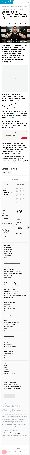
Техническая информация (19, 219)
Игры (17, 236)
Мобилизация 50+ (8, 287)
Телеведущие (5, 218)
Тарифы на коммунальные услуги (12, 311)
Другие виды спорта (9, 373)
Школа (6, 340)
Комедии (6, 328)
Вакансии (18, 224)
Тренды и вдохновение (10, 358)
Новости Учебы (9, 336)
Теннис (6, 369)
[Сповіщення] (28, 2)
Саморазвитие (8, 344)
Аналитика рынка (8, 353)
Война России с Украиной (12, 263)
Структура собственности (19, 228)
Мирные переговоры (9, 269)
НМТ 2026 (6, 342)
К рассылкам (9, 396)
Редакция (4, 210)
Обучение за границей (10, 346)
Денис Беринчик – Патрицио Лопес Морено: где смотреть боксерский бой (21, 6)
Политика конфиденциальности (7, 226)
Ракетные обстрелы (9, 265)
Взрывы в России (8, 275)
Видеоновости (8, 253)
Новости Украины (8, 249)
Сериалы (6, 330)
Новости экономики (10, 302)
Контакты (18, 222)
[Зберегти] (26, 23)
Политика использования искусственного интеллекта (5, 231)
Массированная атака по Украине (13, 273)
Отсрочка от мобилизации (11, 293)
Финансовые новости (9, 308)
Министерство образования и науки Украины (16, 338)
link (16, 191)
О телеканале (5, 215)
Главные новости (8, 247)
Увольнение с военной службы (12, 285)
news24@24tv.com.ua (7, 185)
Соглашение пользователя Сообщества (19, 211)
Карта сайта (19, 233)
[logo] (10, 2)
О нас (3, 208)
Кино (5, 320)
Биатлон (6, 371)
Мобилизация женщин (10, 289)
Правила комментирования (20, 216)
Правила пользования (7, 223)
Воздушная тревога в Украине (12, 271)
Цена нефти (7, 304)
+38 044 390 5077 (20, 185)
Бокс (11, 6)
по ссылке (10, 118)
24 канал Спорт (5, 6)
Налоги (6, 313)
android (6, 406)
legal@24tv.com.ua (19, 433)
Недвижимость (8, 351)
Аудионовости (8, 255)
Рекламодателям (6, 220)
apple (16, 406)
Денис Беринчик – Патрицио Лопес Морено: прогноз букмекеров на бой (14, 106)
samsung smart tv (16, 410)
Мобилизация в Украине (11, 283)
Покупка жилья (8, 355)
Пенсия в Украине (9, 315)
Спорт (6, 363)
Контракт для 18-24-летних (11, 291)
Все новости (8, 245)
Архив (17, 231)
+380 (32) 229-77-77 (10, 432)
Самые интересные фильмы (11, 322)
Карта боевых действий (10, 267)
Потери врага (7, 277)
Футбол (6, 367)
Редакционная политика (7, 213)
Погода (6, 257)
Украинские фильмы (9, 324)
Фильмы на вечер (8, 326)
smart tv (6, 410)
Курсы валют (7, 306)
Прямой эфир (7, 251)
